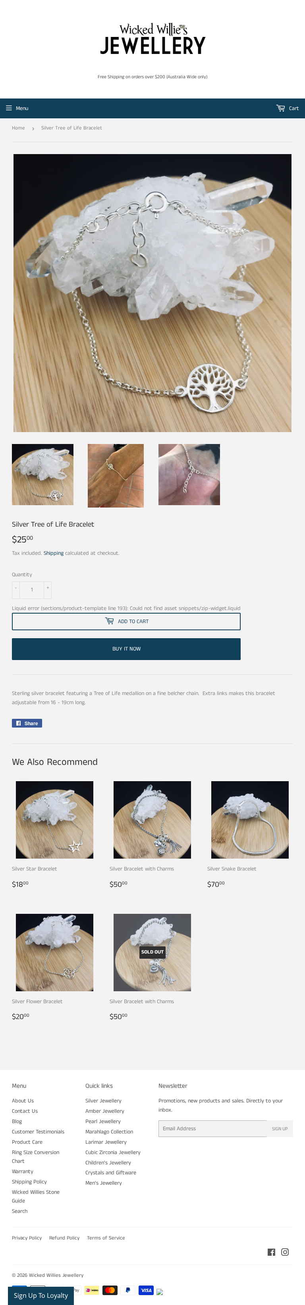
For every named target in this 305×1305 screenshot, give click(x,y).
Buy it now (126, 649)
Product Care (27, 1142)
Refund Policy (64, 1238)
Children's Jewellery (108, 1163)
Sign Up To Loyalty (41, 1295)
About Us (23, 1101)
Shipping (54, 553)
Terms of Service (106, 1238)
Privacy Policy (27, 1238)
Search (19, 1211)
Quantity (22, 575)
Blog (17, 1121)
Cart (293, 108)
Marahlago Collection (109, 1132)
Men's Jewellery (103, 1183)
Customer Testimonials (38, 1132)
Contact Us (25, 1111)
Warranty (22, 1172)
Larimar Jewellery (106, 1142)
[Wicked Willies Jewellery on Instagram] (285, 1254)
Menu (22, 108)
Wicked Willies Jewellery (56, 1275)
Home (18, 128)
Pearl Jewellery (103, 1121)
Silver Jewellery (103, 1101)
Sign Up (280, 1128)
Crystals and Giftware (110, 1173)
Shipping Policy (29, 1182)
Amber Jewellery (104, 1111)
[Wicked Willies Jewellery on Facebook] (271, 1254)
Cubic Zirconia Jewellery (113, 1152)
